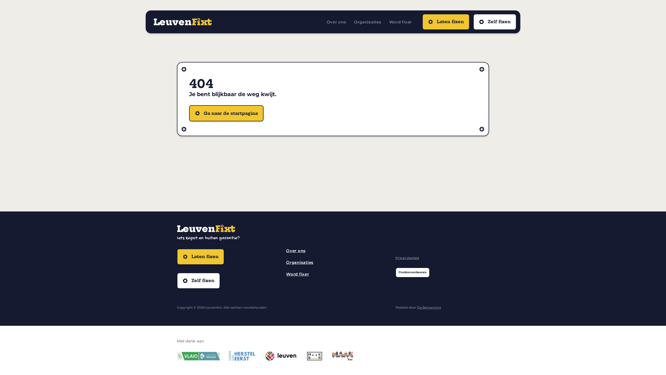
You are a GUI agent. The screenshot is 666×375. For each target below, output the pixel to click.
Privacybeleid (407, 258)
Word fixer (400, 22)
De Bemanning (429, 307)
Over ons (336, 22)
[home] (234, 22)
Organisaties (367, 22)
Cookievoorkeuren (413, 272)
